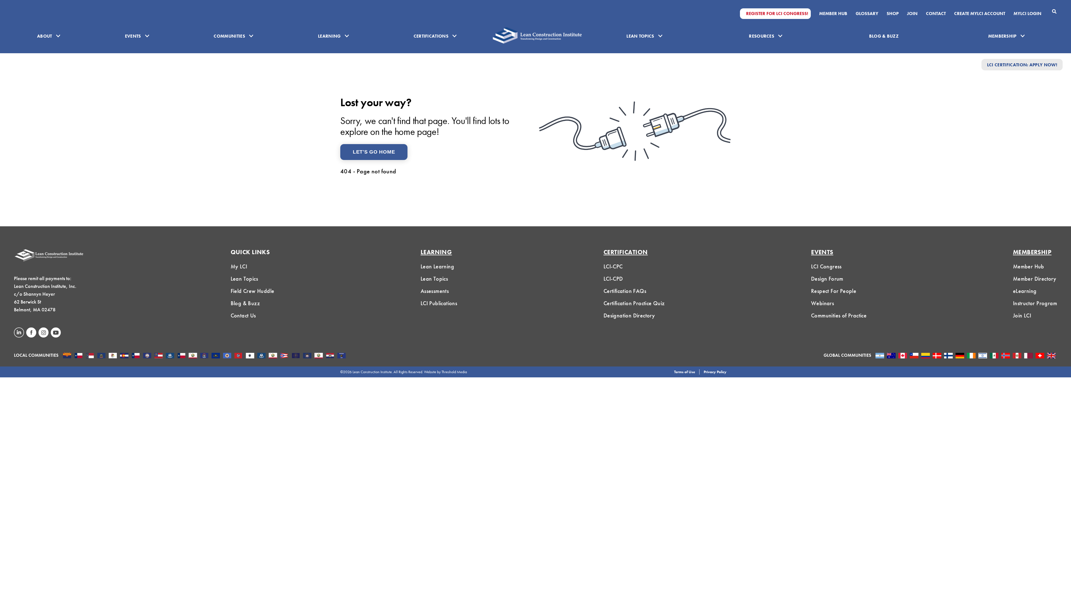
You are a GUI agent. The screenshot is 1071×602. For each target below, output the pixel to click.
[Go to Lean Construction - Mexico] (994, 356)
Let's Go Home (374, 152)
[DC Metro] (147, 356)
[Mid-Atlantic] (215, 356)
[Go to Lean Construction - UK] (1051, 356)
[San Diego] (318, 356)
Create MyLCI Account (979, 13)
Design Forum (827, 278)
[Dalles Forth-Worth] (135, 356)
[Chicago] (112, 356)
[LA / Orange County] (193, 356)
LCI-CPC (613, 266)
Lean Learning (437, 266)
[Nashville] (238, 356)
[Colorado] (124, 356)
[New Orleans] (261, 356)
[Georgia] (158, 356)
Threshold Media (454, 371)
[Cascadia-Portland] (101, 356)
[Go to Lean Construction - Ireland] (971, 356)
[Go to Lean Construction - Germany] (960, 356)
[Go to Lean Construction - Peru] (1017, 356)
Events (133, 36)
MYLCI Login (1027, 13)
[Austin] (78, 356)
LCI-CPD (613, 278)
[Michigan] (204, 356)
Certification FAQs (625, 291)
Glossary (867, 13)
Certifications (431, 36)
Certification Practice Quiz (634, 303)
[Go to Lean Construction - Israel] (982, 356)
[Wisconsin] (341, 356)
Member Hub (833, 13)
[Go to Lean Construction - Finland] (948, 356)
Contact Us (243, 315)
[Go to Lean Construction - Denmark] (937, 356)
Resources (761, 36)
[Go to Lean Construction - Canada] (902, 356)
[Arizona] (67, 356)
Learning (329, 36)
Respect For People (833, 291)
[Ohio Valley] (295, 356)
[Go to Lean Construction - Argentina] (879, 356)
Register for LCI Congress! (777, 13)
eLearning (1025, 291)
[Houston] (181, 356)
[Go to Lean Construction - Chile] (914, 356)
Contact (936, 13)
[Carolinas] (90, 356)
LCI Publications (439, 303)
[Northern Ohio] (284, 356)
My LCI (239, 266)
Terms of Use (684, 371)
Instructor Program (1035, 303)
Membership (1002, 36)
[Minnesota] (227, 356)
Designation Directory (629, 315)
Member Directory (1034, 278)
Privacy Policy (715, 371)
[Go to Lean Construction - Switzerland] (1040, 356)
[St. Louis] (330, 356)
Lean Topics (640, 36)
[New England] (250, 356)
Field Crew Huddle (252, 291)
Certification (626, 252)
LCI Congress (826, 266)
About (44, 36)
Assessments (435, 291)
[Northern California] (273, 356)
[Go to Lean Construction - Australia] (891, 356)
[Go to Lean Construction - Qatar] (1028, 356)
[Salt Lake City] (307, 356)
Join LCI (1022, 315)
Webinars (822, 303)
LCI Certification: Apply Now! (1022, 64)
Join (912, 13)
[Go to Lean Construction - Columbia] (925, 356)
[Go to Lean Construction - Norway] (1005, 356)
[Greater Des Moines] (170, 356)
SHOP (893, 13)
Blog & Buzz (884, 36)
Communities (229, 36)
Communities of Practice (839, 315)
